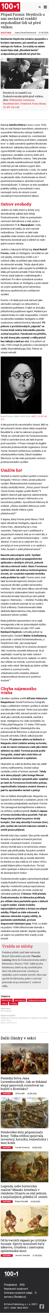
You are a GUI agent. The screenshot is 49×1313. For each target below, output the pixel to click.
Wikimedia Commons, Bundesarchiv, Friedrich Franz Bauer (24, 1018)
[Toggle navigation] (45, 7)
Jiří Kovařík (20, 1093)
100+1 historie (6, 1011)
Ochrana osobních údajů (18, 1292)
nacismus (19, 1000)
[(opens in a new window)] (42, 1296)
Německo (6, 1000)
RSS (22, 1284)
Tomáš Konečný (22, 1147)
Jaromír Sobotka (22, 1255)
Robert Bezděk (21, 1201)
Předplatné (10, 1284)
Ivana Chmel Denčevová (25, 32)
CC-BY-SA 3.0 (6, 1020)
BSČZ (3, 1023)
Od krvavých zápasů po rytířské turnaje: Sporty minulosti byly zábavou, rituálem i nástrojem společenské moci (24, 1246)
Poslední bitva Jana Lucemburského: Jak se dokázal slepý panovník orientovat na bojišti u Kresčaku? (24, 1083)
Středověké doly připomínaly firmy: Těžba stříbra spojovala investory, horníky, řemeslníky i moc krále (24, 1137)
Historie (7, 1094)
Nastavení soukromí (16, 1288)
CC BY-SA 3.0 (11, 1023)
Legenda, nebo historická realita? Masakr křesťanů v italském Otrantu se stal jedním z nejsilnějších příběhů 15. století (24, 1191)
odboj (4, 1003)
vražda (13, 1003)
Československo (36, 1000)
